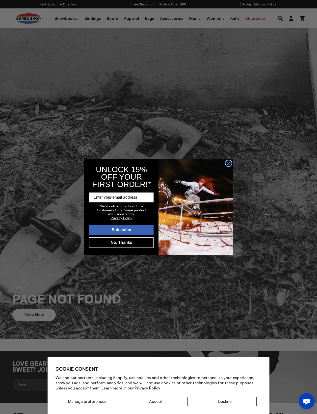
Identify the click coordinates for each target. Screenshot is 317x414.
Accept (156, 401)
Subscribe (121, 230)
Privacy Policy (147, 388)
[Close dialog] (229, 163)
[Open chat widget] (307, 401)
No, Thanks (121, 242)
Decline (225, 401)
